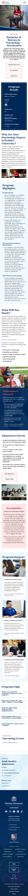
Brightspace (20, 856)
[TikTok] (22, 811)
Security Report (7, 856)
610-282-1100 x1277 (9, 770)
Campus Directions (15, 827)
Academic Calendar (20, 849)
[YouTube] (14, 811)
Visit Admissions (9, 474)
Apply (14, 864)
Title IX (14, 894)
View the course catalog (9, 340)
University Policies (14, 891)
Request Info (5, 786)
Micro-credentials (17, 223)
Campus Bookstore (20, 854)
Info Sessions (14, 70)
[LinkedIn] (18, 811)
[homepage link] (6, 2)
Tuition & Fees (9, 479)
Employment (7, 851)
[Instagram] (10, 811)
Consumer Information (14, 886)
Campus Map (13, 829)
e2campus (20, 851)
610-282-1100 (13, 824)
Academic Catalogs (7, 854)
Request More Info (14, 64)
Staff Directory (7, 849)
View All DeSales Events (9, 742)
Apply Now (14, 76)
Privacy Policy (14, 889)
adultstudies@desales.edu (11, 773)
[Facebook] (6, 811)
